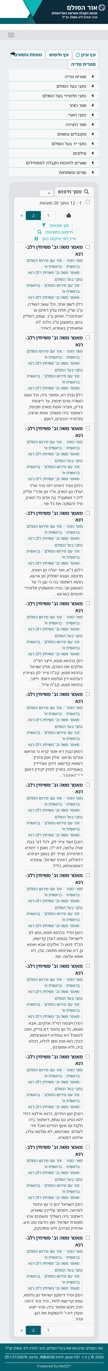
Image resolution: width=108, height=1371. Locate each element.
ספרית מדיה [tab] (83, 64)
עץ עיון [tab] (88, 54)
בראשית (73, 266)
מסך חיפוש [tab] (70, 191)
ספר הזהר (74, 260)
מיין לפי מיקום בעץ (58, 238)
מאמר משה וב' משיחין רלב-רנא (54, 250)
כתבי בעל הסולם (69, 279)
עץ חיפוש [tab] (59, 54)
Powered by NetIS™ (54, 1366)
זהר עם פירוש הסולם (44, 260)
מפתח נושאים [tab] (28, 54)
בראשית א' (53, 266)
